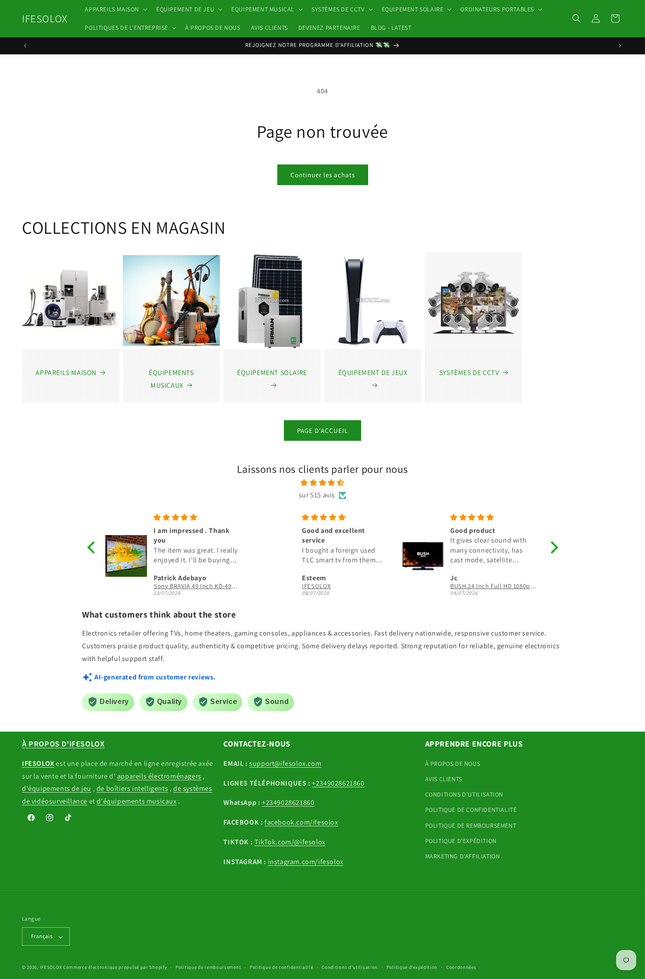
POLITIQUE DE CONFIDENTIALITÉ (471, 810)
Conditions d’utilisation (350, 967)
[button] (115, 9)
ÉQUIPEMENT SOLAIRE (272, 372)
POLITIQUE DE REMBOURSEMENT (470, 825)
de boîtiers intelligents (132, 788)
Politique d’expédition (412, 967)
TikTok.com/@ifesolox (290, 842)
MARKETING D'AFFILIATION (462, 856)
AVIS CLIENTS (443, 779)
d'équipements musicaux (136, 801)
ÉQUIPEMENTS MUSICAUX (171, 379)
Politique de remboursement (208, 967)
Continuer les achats (322, 175)
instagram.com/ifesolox (306, 861)
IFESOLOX (51, 968)
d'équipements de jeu (56, 788)
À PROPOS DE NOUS (452, 764)
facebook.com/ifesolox (301, 822)
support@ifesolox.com (285, 763)
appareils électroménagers (159, 776)
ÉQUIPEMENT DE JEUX (373, 372)
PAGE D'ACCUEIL (322, 430)
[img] (322, 482)
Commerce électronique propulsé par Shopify (115, 968)
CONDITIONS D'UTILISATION (464, 795)
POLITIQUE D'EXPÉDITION (461, 841)
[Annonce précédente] (25, 45)
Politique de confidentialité (281, 967)
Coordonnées (461, 967)
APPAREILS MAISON (66, 372)
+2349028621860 (338, 783)
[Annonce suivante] (620, 45)
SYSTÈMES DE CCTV (469, 372)
